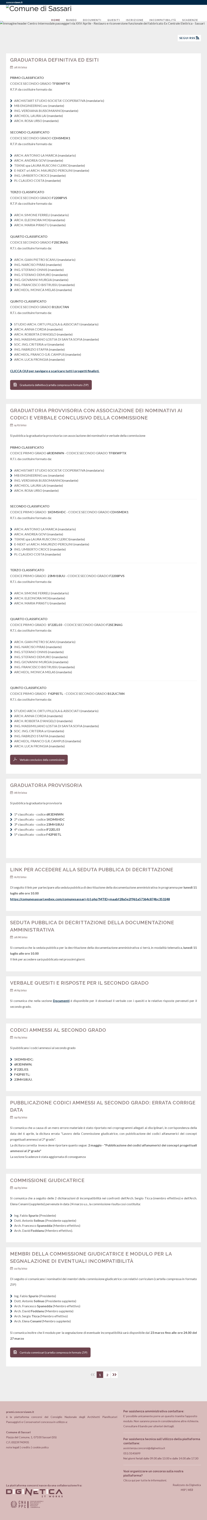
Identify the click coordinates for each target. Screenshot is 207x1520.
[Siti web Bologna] (34, 1496)
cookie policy (41, 1447)
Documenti (61, 1001)
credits (25, 1447)
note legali (12, 1447)
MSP (183, 1489)
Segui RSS (187, 38)
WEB (190, 1489)
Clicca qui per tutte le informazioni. (145, 1480)
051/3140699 (131, 1453)
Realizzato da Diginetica (187, 1485)
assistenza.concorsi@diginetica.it (144, 1448)
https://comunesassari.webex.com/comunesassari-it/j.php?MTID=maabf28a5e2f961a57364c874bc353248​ (90, 899)
